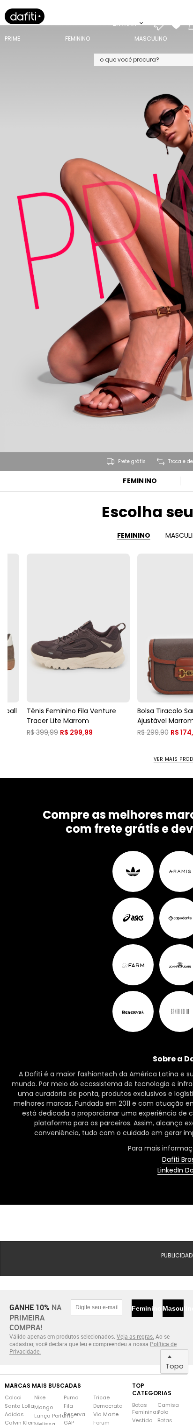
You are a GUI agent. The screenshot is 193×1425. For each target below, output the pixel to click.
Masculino (173, 1308)
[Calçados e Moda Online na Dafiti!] (25, 16)
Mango (43, 1407)
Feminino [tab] (133, 535)
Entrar (125, 23)
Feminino (140, 481)
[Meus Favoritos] (178, 23)
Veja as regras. (135, 1336)
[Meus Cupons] (161, 23)
